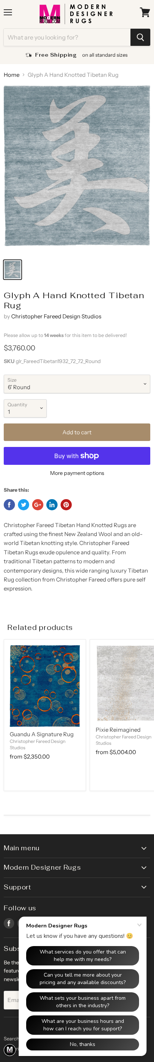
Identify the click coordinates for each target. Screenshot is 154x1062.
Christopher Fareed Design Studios (56, 316)
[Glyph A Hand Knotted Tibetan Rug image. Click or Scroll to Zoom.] (77, 169)
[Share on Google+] (37, 504)
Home (11, 75)
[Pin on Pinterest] (66, 504)
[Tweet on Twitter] (23, 504)
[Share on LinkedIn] (52, 504)
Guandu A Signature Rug (42, 734)
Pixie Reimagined (118, 729)
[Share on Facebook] (9, 504)
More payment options (77, 473)
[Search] (140, 37)
